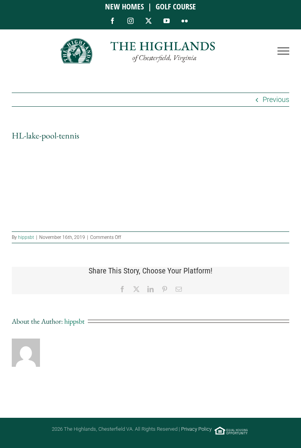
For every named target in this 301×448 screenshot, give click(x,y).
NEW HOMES (124, 6)
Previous (276, 99)
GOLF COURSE (176, 6)
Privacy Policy (196, 429)
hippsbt (26, 237)
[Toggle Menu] (283, 51)
